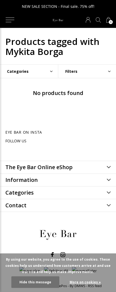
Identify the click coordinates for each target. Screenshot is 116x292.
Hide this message (35, 282)
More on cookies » (85, 282)
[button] (9, 20)
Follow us (15, 140)
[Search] (98, 20)
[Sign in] (88, 20)
